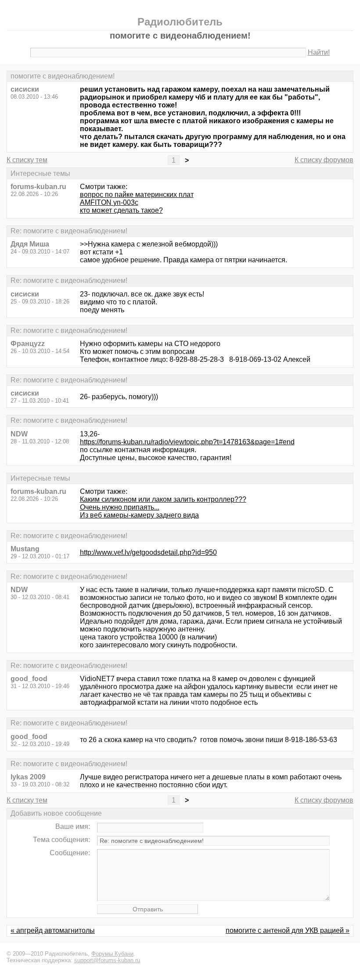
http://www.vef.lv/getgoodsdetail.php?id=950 (148, 552)
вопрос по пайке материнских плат (137, 194)
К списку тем (27, 160)
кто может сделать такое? (121, 210)
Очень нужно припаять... (119, 507)
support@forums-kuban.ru (107, 960)
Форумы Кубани (112, 953)
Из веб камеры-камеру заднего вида (139, 515)
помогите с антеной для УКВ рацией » (287, 930)
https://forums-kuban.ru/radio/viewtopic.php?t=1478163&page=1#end (187, 442)
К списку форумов (324, 160)
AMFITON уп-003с (109, 202)
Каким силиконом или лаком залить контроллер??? (163, 499)
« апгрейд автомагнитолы (53, 930)
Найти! (319, 52)
